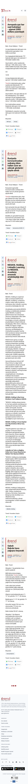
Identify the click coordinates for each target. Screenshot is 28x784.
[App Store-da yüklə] (7, 768)
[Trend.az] (5, 10)
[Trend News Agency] (5, 699)
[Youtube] (13, 762)
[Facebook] (6, 762)
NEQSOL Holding (11, 509)
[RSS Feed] (23, 762)
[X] (9, 762)
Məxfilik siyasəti (5, 749)
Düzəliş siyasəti (5, 738)
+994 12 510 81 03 (5, 711)
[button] (2, 17)
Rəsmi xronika (4, 723)
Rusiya (8, 228)
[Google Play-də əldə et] (19, 768)
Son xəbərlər (4, 721)
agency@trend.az (5, 713)
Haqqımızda (4, 729)
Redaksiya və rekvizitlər (6, 731)
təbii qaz (9, 121)
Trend (7, 83)
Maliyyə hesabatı (5, 740)
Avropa (15, 121)
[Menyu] (25, 10)
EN (11, 781)
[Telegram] (16, 762)
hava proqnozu (10, 653)
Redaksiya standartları (6, 736)
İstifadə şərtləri (4, 746)
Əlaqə (2, 734)
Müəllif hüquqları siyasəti (7, 751)
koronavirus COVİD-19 (18, 228)
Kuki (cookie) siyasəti (6, 753)
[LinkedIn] (19, 762)
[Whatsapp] (2, 762)
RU (17, 781)
